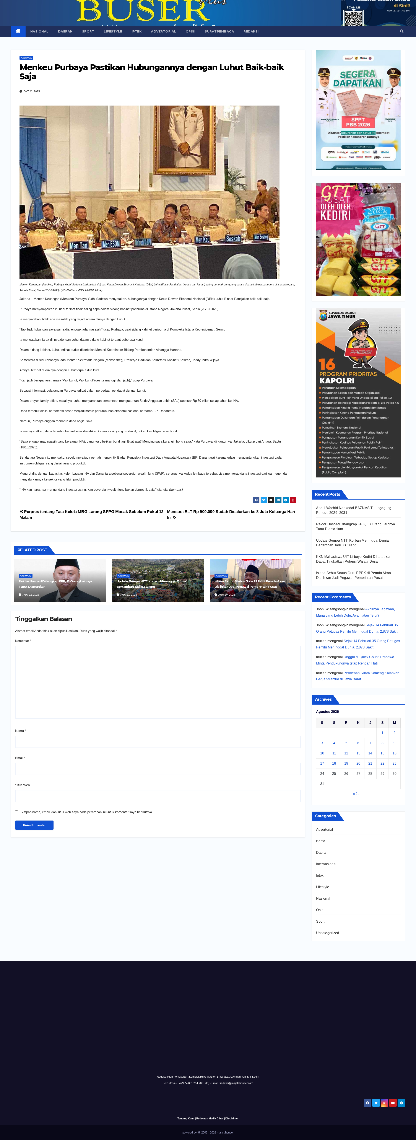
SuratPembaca (219, 31)
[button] (401, 31)
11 (334, 753)
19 (346, 763)
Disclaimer (232, 1118)
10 (322, 753)
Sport (88, 31)
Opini (190, 31)
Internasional (326, 864)
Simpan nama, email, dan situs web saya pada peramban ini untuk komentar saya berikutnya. (87, 812)
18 (334, 763)
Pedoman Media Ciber (209, 1118)
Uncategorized (327, 933)
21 (370, 763)
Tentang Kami (185, 1118)
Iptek (137, 31)
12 (346, 753)
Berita (320, 841)
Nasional (39, 31)
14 (370, 753)
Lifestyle (113, 31)
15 (382, 753)
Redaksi (251, 31)
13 (358, 753)
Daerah (65, 31)
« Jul (356, 794)
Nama (20, 731)
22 (382, 763)
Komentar (23, 641)
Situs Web (22, 785)
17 (322, 763)
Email (20, 758)
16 (394, 753)
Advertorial (163, 31)
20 (358, 763)
